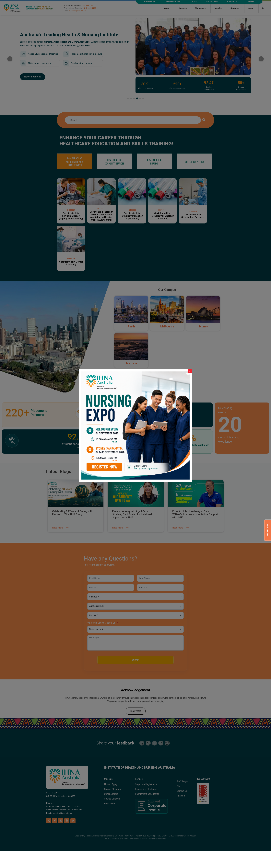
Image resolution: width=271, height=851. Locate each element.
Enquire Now (267, 530)
